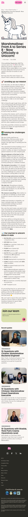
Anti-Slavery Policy (5, 460)
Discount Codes (4, 480)
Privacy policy (4, 465)
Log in (2, 485)
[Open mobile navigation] (25, 2)
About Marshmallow (10, 9)
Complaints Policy (5, 463)
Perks (2, 475)
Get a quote (18, 2)
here (11, 128)
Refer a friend (4, 473)
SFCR (2, 458)
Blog (2, 9)
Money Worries (4, 470)
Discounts (3, 477)
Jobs (2, 468)
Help (2, 482)
